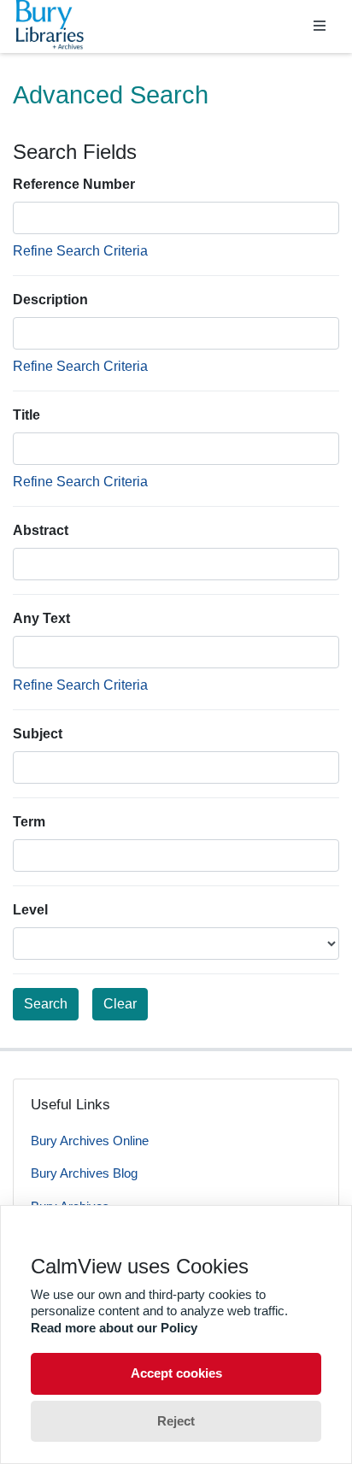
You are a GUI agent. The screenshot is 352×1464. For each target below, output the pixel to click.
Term (29, 821)
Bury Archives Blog (84, 1173)
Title (26, 415)
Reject (176, 1421)
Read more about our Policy (114, 1327)
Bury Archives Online (90, 1140)
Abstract (40, 530)
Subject (37, 733)
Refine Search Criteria (80, 251)
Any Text (41, 618)
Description (50, 299)
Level (30, 910)
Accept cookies (176, 1373)
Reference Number (74, 184)
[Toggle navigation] (319, 26)
